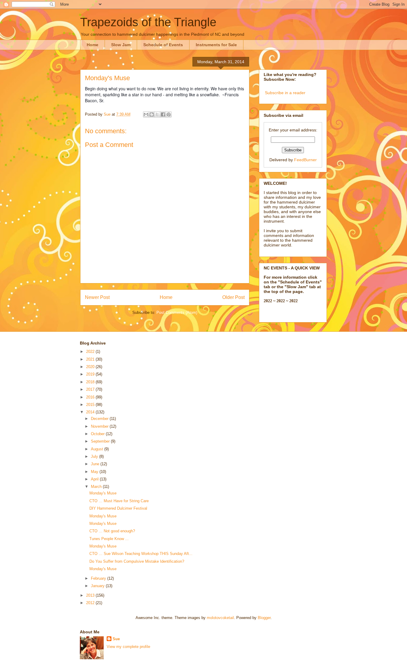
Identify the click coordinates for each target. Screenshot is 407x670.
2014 (91, 412)
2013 (91, 595)
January (98, 586)
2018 (91, 382)
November (100, 426)
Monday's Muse (102, 493)
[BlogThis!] (152, 114)
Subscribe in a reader (285, 92)
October (98, 434)
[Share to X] (157, 114)
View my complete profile (128, 646)
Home (92, 44)
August (97, 449)
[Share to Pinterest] (169, 114)
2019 (91, 374)
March (97, 486)
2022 (91, 351)
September (101, 441)
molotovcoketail (220, 617)
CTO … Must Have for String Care (119, 501)
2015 (91, 404)
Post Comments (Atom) (176, 312)
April (95, 479)
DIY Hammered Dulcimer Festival (118, 508)
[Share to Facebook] (163, 114)
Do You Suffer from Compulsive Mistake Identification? (136, 561)
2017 (91, 389)
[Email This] (146, 114)
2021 (91, 359)
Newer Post (97, 297)
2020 (91, 367)
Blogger (264, 617)
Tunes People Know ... (109, 538)
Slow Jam (121, 44)
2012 (91, 603)
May (95, 471)
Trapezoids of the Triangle (148, 22)
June (95, 464)
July (95, 456)
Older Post (233, 297)
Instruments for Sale (216, 44)
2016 (91, 397)
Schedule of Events (163, 44)
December (100, 418)
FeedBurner (305, 159)
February (99, 578)
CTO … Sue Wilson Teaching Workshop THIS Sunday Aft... (140, 553)
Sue (116, 639)
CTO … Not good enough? (112, 531)
